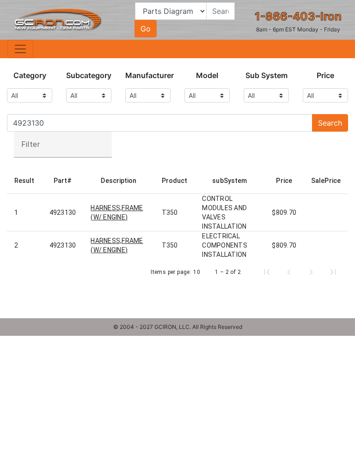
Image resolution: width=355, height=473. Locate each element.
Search (330, 122)
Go (146, 28)
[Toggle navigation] (20, 49)
